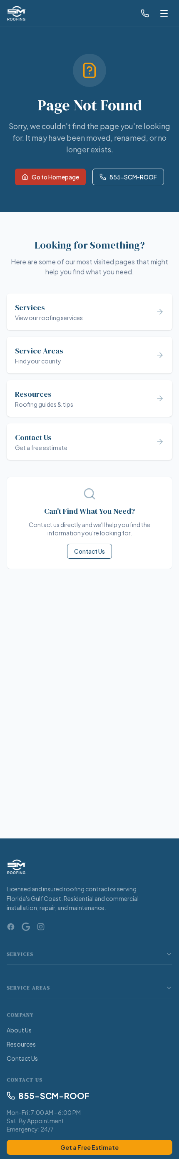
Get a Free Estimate (89, 1147)
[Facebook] (11, 927)
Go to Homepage (55, 177)
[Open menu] (164, 13)
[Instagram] (41, 927)
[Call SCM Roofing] (144, 13)
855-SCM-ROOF (133, 177)
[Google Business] (26, 927)
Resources (21, 1044)
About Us (19, 1030)
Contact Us (89, 551)
